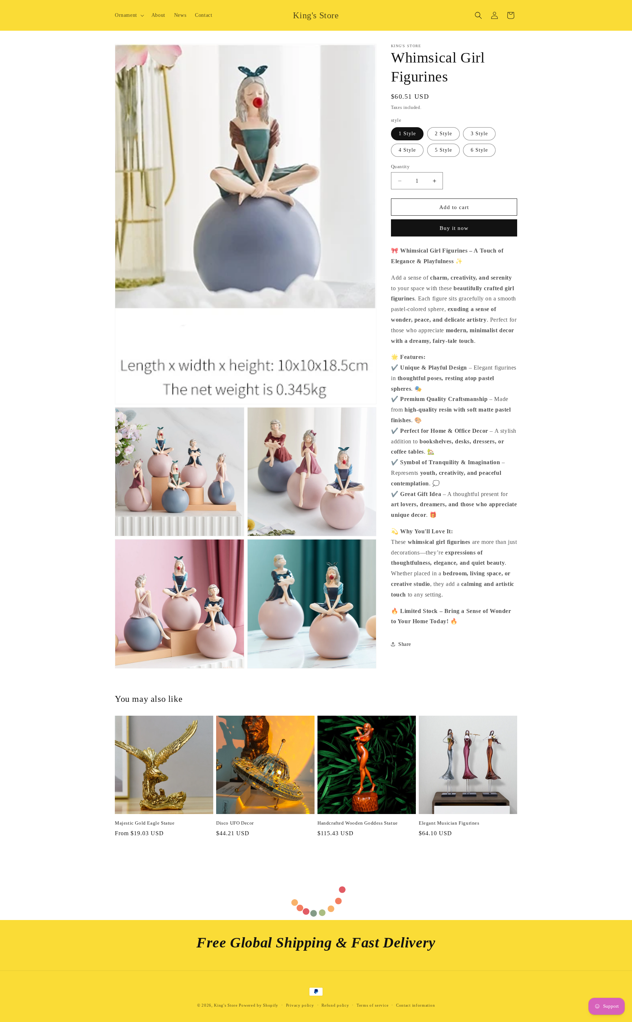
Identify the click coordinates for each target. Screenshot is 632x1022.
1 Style (407, 133)
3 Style (479, 133)
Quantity (400, 166)
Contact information (415, 1005)
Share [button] (404, 644)
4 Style (407, 150)
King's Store (225, 1005)
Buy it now (454, 228)
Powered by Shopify (258, 1005)
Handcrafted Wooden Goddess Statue (357, 823)
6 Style (479, 150)
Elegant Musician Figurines (449, 823)
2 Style (443, 133)
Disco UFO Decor (235, 823)
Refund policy (335, 1005)
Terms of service (372, 1005)
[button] (128, 15)
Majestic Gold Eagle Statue (145, 823)
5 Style (443, 150)
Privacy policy (300, 1005)
